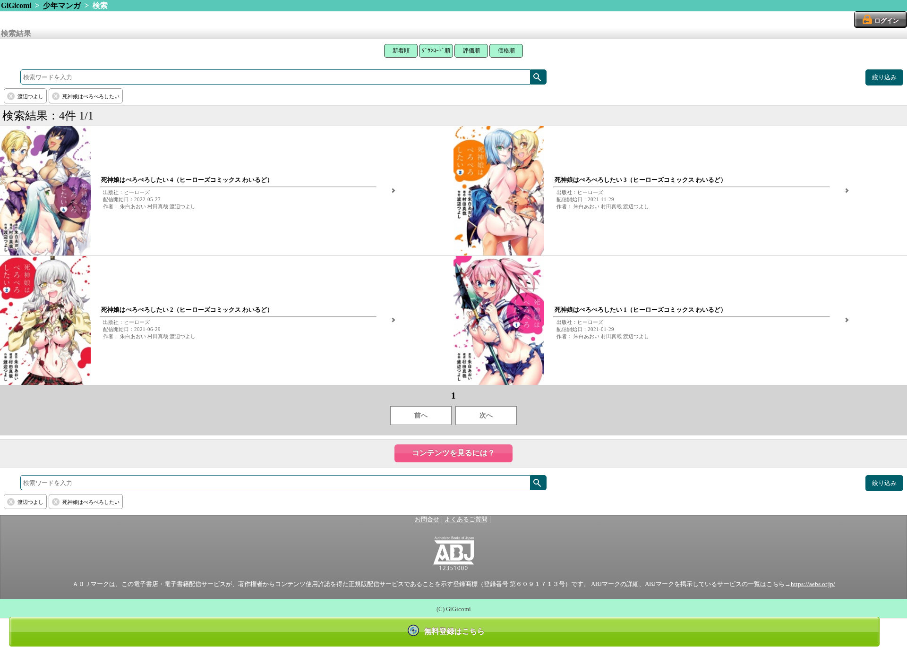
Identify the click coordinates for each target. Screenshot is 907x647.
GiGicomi (16, 5)
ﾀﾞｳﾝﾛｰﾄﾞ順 (436, 50)
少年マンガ (62, 5)
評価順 (471, 50)
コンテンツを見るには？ (453, 453)
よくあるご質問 (466, 519)
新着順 (401, 50)
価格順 (506, 50)
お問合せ (427, 519)
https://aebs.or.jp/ (813, 584)
